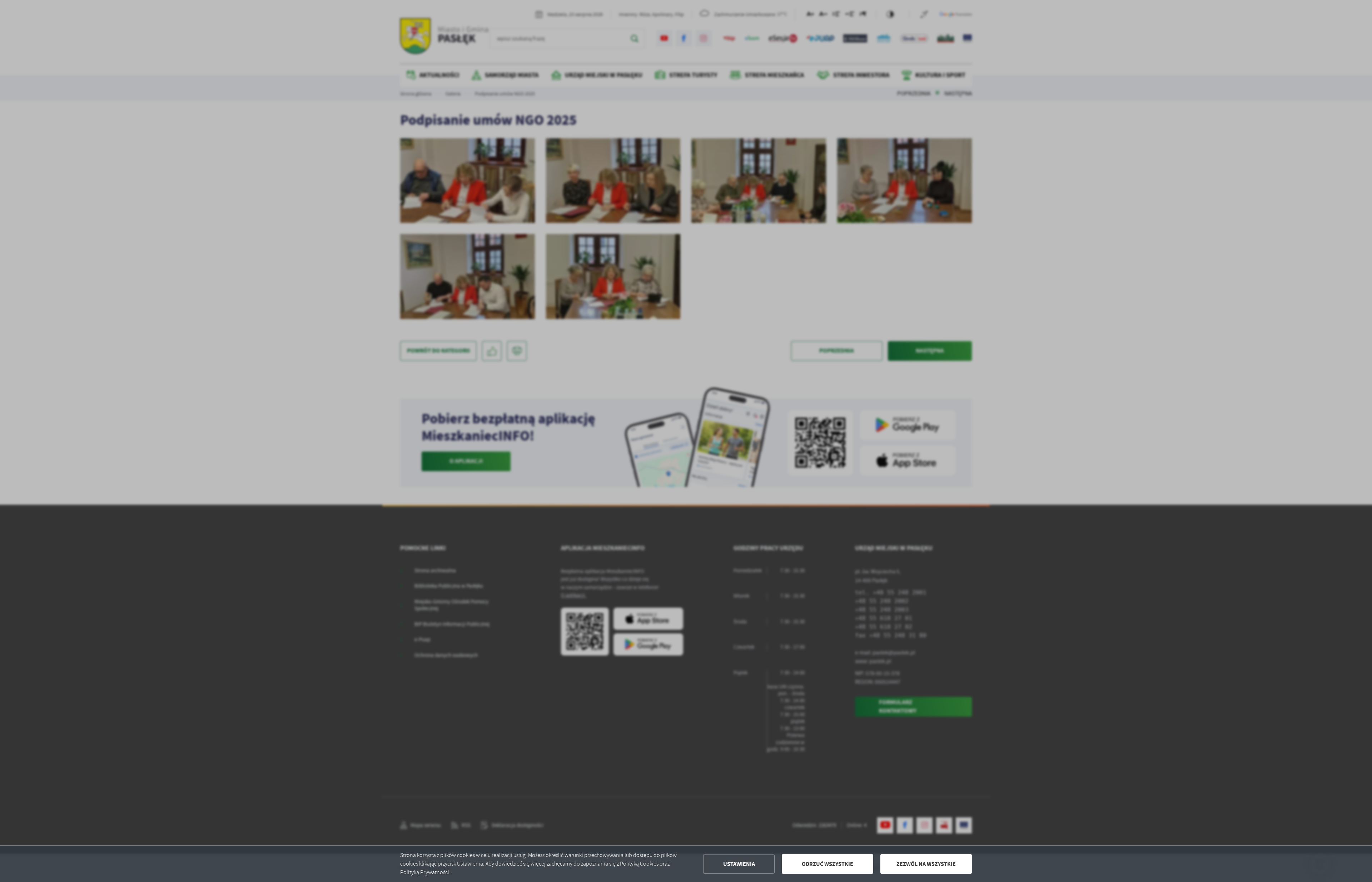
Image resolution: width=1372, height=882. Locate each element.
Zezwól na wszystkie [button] (926, 864)
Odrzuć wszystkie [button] (827, 864)
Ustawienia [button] (739, 864)
